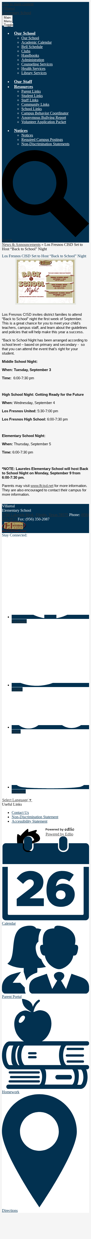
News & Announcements (21, 245)
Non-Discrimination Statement (35, 817)
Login (29, 832)
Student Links (32, 96)
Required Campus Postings (42, 140)
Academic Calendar (36, 42)
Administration (32, 60)
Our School (30, 38)
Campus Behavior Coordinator (44, 113)
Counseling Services (37, 64)
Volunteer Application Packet (43, 122)
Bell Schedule (32, 47)
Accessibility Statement (29, 821)
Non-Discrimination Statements (45, 144)
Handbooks (30, 55)
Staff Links (29, 100)
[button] (25, 33)
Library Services (34, 73)
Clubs (25, 51)
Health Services (33, 68)
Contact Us (20, 812)
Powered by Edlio (59, 834)
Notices (27, 135)
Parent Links (31, 91)
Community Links (35, 104)
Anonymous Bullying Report (43, 117)
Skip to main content (17, 4)
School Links (31, 109)
